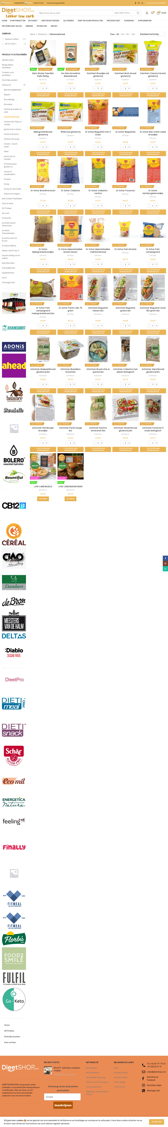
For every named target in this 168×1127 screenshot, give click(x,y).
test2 (4, 277)
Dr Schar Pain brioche (125, 249)
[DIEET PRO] (14, 678)
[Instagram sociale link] (139, 3)
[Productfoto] (43, 53)
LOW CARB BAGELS (43, 486)
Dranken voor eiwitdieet (8, 73)
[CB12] (14, 505)
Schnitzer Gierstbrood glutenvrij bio (153, 370)
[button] (43, 94)
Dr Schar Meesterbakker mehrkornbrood (98, 250)
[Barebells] (14, 410)
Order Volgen (120, 1082)
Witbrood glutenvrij (70, 131)
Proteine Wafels (9, 245)
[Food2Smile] (14, 958)
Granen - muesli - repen (11, 145)
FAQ (116, 1068)
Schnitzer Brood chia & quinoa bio (98, 370)
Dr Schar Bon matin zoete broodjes (153, 133)
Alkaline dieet (8, 60)
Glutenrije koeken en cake (13, 110)
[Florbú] (14, 938)
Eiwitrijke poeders (10, 80)
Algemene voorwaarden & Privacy (97, 1092)
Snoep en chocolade (12, 189)
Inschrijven (63, 1105)
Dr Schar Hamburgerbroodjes (153, 192)
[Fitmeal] (14, 897)
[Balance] (14, 391)
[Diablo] (14, 652)
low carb (5, 213)
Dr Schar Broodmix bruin (43, 190)
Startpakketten (8, 268)
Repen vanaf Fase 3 (10, 250)
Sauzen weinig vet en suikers (11, 256)
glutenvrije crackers (12, 129)
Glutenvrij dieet (12, 39)
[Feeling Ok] (14, 821)
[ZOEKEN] (138, 13)
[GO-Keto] (14, 999)
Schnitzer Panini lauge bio (70, 429)
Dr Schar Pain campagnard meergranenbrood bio (43, 310)
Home (32, 34)
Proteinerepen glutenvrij (10, 165)
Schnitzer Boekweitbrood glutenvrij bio (43, 370)
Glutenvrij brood (11, 117)
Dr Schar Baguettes (125, 131)
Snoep (6, 184)
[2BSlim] (14, 303)
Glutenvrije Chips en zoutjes (13, 122)
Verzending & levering (95, 1077)
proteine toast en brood (9, 239)
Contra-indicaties (93, 1087)
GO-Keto (70, 79)
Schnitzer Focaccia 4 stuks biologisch (153, 429)
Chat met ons (119, 1087)
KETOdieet (7, 208)
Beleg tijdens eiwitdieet (7, 66)
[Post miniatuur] (48, 1071)
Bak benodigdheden (12, 89)
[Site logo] (18, 12)
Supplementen (8, 272)
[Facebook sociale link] (135, 3)
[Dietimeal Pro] (14, 704)
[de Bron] (14, 601)
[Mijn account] (147, 13)
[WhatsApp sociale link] (142, 3)
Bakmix (7, 94)
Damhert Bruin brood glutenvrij (125, 74)
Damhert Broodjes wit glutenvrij (98, 74)
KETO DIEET (11, 44)
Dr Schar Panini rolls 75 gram (70, 309)
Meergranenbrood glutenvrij (43, 133)
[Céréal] (14, 534)
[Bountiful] (14, 478)
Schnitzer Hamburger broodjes (43, 429)
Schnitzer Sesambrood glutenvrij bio (125, 429)
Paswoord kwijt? (121, 1072)
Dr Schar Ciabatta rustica (98, 192)
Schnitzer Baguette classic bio (98, 309)
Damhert (98, 79)
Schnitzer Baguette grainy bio (125, 309)
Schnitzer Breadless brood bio (71, 370)
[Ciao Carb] (14, 557)
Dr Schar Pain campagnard (153, 250)
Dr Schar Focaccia (125, 190)
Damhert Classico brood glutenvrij (153, 74)
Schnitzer (98, 314)
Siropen (7, 179)
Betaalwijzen (91, 1068)
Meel (6, 151)
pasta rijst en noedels (9, 157)
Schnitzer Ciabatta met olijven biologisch (125, 370)
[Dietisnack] (14, 730)
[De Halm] (14, 620)
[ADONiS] (14, 346)
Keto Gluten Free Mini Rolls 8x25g (43, 74)
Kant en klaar (7, 203)
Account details (120, 1077)
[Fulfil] (14, 978)
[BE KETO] (14, 428)
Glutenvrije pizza (11, 134)
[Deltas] (14, 636)
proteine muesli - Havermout (9, 224)
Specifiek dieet (8, 263)
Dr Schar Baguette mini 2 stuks (98, 133)
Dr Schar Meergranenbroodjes (43, 250)
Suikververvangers (12, 193)
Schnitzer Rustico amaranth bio (98, 429)
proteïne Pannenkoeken (8, 231)
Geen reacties (70, 1074)
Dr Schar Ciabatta (70, 190)
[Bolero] (14, 454)
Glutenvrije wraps (11, 139)
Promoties (6, 218)
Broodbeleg (9, 99)
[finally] (14, 847)
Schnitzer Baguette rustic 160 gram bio (153, 309)
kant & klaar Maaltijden (12, 198)
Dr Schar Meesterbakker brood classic (70, 250)
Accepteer (156, 1122)
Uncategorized (8, 282)
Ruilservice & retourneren (97, 1082)
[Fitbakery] (14, 873)
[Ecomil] (14, 781)
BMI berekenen (92, 1072)
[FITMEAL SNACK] (14, 919)
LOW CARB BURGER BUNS (71, 486)
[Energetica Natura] (14, 801)
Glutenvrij (6, 85)
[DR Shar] (14, 755)
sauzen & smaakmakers (9, 172)
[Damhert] (14, 582)
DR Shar (98, 138)
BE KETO (43, 79)
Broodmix (8, 104)
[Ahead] (14, 365)
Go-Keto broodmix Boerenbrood (70, 74)
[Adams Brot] (14, 327)
